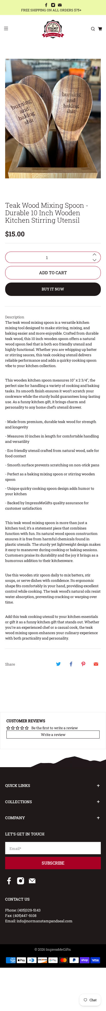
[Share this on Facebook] (71, 664)
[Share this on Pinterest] (83, 664)
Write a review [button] (53, 734)
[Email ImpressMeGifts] (59, 5)
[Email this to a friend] (96, 664)
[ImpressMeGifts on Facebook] (46, 5)
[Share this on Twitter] (58, 664)
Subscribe (53, 863)
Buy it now (53, 289)
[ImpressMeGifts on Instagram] (53, 5)
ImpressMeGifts (58, 949)
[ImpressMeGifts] (53, 29)
